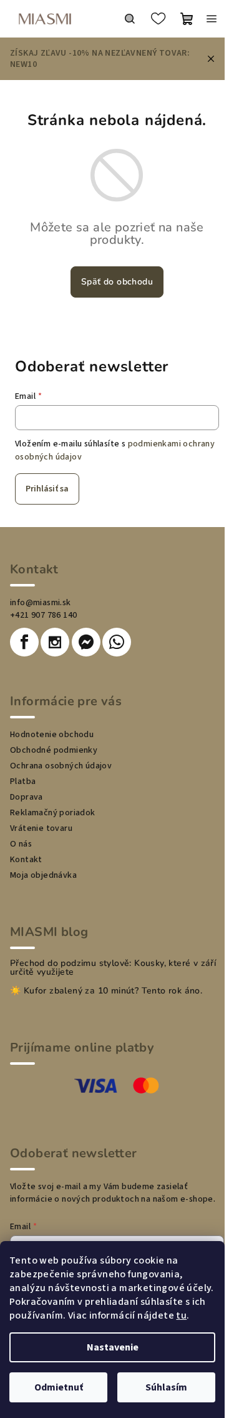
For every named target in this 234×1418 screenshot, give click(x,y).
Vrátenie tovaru (41, 828)
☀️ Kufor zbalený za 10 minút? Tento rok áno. (106, 991)
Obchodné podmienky (53, 750)
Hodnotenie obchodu (52, 734)
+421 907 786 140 (43, 615)
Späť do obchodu (117, 282)
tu (181, 1315)
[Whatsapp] (116, 642)
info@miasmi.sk (40, 602)
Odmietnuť (58, 1387)
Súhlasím (166, 1387)
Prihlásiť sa (47, 489)
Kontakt (26, 859)
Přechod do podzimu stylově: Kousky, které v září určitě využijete (113, 968)
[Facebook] (24, 642)
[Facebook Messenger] (86, 642)
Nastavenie (113, 1347)
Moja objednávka (43, 875)
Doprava (26, 797)
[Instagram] (55, 642)
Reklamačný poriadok (52, 813)
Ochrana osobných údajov (61, 766)
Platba (23, 781)
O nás (21, 844)
